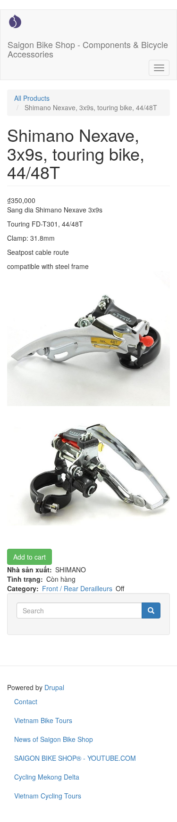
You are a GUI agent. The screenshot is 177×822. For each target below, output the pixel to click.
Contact (25, 701)
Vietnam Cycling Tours (47, 795)
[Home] (15, 21)
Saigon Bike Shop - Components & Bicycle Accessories (88, 47)
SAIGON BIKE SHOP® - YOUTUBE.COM (75, 758)
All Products (32, 98)
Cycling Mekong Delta (46, 776)
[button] (88, 339)
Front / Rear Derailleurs (77, 588)
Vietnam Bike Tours (43, 720)
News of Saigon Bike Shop (53, 739)
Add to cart (29, 557)
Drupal (54, 687)
